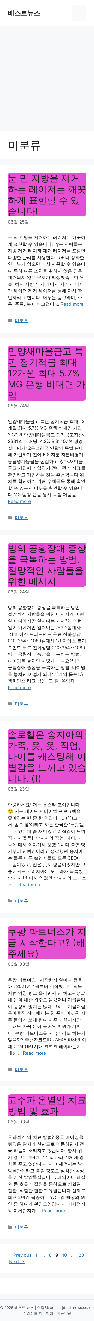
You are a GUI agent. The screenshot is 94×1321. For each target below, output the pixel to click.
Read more (72, 304)
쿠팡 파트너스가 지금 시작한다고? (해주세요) (47, 942)
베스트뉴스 (24, 13)
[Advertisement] (47, 76)
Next (17, 1261)
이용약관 (64, 1313)
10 (65, 1255)
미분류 (21, 320)
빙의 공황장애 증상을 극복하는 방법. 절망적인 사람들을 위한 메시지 (47, 565)
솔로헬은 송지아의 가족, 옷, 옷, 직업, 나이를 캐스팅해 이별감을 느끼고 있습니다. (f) (47, 756)
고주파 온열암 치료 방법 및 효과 (47, 1105)
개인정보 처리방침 (38, 1313)
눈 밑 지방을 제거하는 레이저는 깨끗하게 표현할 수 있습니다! (47, 194)
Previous (19, 1255)
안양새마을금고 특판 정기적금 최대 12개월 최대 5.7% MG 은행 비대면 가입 (46, 373)
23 (81, 1255)
